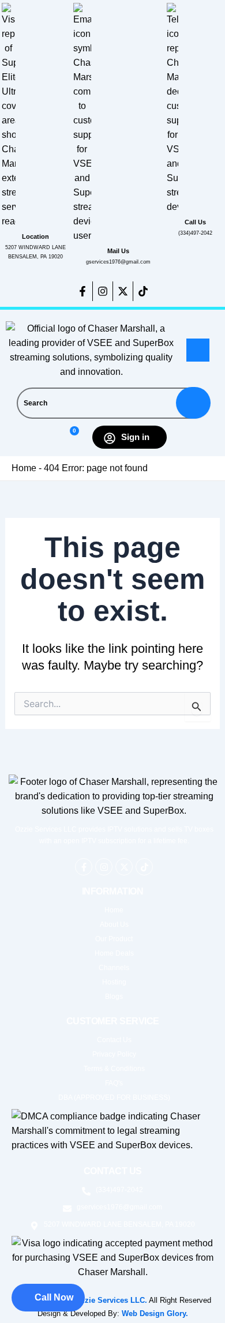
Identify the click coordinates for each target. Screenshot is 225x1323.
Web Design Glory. (155, 1313)
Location (35, 236)
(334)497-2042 (195, 233)
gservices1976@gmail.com (118, 262)
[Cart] (69, 437)
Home (24, 468)
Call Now (54, 1297)
